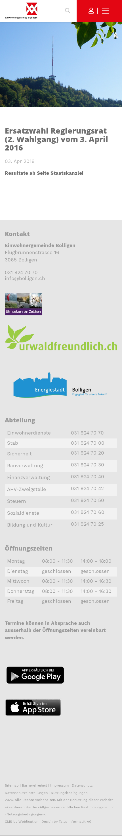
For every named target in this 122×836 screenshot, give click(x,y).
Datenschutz (82, 785)
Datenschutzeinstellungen (26, 793)
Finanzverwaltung (28, 477)
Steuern (16, 501)
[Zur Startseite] (21, 10)
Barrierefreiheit (35, 785)
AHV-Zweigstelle (26, 489)
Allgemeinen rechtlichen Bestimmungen (73, 807)
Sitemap (12, 785)
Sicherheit (19, 454)
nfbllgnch (25, 278)
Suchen (67, 10)
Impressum (59, 785)
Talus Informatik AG (75, 822)
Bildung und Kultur (29, 525)
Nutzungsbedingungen (69, 793)
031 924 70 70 (21, 272)
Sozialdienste (23, 513)
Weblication (28, 822)
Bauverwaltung (25, 465)
